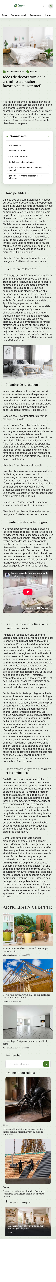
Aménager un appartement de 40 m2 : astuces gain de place (26, 1227)
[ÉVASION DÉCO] (19, 6)
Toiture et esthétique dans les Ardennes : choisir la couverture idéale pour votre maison (24, 1194)
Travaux (5, 1001)
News (5, 1125)
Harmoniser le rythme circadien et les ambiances (24, 177)
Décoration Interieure (10, 955)
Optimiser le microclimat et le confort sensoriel (24, 169)
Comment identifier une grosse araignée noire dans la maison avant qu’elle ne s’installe (24, 1132)
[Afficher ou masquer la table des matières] (38, 136)
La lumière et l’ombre (17, 150)
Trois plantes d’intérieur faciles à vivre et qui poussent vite (25, 950)
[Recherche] (44, 6)
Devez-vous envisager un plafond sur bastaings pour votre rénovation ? (26, 996)
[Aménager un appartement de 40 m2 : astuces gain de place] (28, 1221)
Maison (33, 71)
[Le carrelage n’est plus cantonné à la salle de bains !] (28, 1022)
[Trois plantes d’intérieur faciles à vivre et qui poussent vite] (28, 929)
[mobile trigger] (5, 6)
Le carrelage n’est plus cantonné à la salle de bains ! (25, 1042)
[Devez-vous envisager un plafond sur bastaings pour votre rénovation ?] (28, 975)
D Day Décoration (25, 755)
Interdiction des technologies (20, 162)
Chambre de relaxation (17, 156)
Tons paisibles (14, 144)
